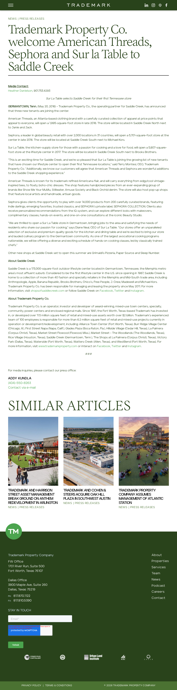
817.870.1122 (21, 596)
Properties (160, 561)
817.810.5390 (22, 600)
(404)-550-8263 (19, 383)
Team (156, 573)
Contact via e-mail (22, 387)
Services (159, 567)
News (156, 579)
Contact (158, 598)
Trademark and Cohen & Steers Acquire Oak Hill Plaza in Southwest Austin (86, 494)
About (157, 555)
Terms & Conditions (58, 685)
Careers (158, 591)
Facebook (106, 290)
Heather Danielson (20, 90)
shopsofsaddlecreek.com (47, 290)
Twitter (119, 290)
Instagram (137, 290)
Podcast (158, 585)
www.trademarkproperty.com (57, 346)
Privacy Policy (31, 685)
